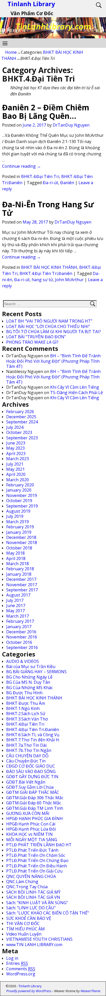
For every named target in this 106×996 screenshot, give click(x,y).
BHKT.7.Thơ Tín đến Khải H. (33, 740)
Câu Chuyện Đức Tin (26, 761)
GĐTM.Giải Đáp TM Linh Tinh (34, 808)
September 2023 (22, 438)
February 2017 (20, 621)
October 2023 (19, 432)
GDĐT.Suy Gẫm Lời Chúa (30, 787)
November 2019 (21, 495)
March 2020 (17, 480)
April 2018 (15, 558)
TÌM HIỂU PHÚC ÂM (25, 929)
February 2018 (20, 569)
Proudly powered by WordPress (28, 991)
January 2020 (18, 490)
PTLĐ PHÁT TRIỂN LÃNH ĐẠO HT (39, 845)
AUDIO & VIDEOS (22, 661)
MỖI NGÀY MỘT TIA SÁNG (31, 839)
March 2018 (17, 563)
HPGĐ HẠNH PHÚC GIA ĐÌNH (34, 818)
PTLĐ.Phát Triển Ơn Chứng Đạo (37, 860)
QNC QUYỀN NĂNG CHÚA (31, 876)
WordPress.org (20, 974)
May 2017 (15, 610)
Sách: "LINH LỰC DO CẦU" (31, 908)
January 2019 (18, 532)
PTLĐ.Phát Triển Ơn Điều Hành (36, 866)
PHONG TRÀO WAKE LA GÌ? (32, 342)
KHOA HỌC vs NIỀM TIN (29, 834)
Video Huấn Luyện (23, 934)
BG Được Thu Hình (24, 693)
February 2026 (20, 411)
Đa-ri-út (50, 182)
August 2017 (18, 595)
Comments (20, 969)
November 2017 (21, 585)
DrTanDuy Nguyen (71, 125)
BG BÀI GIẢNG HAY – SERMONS (36, 671)
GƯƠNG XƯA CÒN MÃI (27, 813)
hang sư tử (42, 279)
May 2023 (15, 448)
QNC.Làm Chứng (22, 881)
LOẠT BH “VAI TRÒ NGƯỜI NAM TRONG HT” (49, 321)
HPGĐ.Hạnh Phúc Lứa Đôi (31, 829)
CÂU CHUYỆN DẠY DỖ (27, 756)
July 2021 (14, 464)
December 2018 (21, 537)
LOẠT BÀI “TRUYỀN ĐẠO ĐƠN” (36, 337)
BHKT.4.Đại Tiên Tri (40, 176)
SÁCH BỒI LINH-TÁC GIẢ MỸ (33, 892)
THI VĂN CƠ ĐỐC (23, 923)
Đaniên (67, 182)
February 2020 (20, 485)
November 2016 (21, 637)
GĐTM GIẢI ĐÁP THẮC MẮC (32, 792)
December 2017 (21, 579)
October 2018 (19, 548)
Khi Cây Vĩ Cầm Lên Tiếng (74, 387)
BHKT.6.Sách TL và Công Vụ (32, 734)
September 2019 (22, 506)
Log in (12, 958)
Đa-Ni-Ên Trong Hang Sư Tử (48, 208)
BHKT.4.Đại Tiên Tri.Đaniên (46, 273)
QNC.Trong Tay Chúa (27, 887)
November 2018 (21, 542)
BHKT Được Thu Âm (25, 703)
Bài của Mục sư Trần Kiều (30, 666)
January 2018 (18, 574)
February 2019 (20, 527)
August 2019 (18, 511)
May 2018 (15, 553)
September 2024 (22, 422)
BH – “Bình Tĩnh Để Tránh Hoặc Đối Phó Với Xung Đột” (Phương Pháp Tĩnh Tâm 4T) (53, 361)
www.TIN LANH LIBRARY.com (34, 944)
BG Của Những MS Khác (29, 687)
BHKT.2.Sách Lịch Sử (25, 713)
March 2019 (17, 521)
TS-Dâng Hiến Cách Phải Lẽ (76, 392)
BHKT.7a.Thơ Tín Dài (26, 745)
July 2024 (14, 427)
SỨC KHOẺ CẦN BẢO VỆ (28, 918)
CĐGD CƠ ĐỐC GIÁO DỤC (30, 766)
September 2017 (22, 590)
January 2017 (18, 626)
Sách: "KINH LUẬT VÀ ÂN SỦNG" (37, 902)
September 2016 (22, 647)
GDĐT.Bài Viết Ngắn (25, 782)
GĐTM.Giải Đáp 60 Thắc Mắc (33, 803)
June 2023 (15, 443)
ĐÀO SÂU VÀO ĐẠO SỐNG (31, 771)
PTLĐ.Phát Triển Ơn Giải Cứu (34, 871)
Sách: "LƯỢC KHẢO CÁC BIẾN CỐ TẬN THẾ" (47, 913)
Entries (17, 963)
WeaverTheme (90, 991)
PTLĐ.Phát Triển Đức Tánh (32, 850)
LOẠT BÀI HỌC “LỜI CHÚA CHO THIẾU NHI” (48, 326)
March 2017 (17, 616)
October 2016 (19, 642)
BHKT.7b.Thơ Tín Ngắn (28, 750)
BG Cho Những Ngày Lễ (29, 677)
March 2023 (17, 458)
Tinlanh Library (30, 986)
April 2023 (15, 453)
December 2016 (21, 632)
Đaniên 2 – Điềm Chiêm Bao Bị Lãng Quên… (45, 111)
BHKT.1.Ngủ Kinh (23, 708)
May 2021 (15, 469)
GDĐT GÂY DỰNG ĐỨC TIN (32, 776)
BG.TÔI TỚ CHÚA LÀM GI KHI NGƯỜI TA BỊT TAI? (53, 331)
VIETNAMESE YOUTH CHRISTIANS (39, 939)
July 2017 (14, 600)
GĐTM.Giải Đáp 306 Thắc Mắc (34, 798)
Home (11, 52)
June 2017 (15, 605)
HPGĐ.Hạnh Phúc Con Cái (30, 824)
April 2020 (15, 474)
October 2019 (19, 500)
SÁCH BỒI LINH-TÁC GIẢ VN (33, 897)
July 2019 (14, 516)
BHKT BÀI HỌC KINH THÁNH (49, 267)
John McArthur (69, 279)
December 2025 (21, 417)
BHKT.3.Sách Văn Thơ (27, 719)
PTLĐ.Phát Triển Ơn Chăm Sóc (35, 855)
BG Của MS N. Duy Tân (28, 682)
